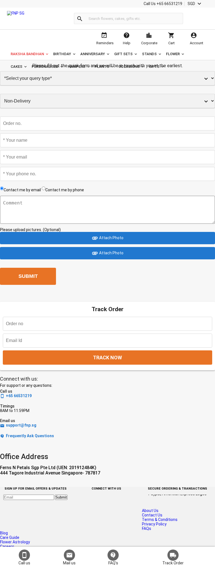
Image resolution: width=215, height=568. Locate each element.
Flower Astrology (15, 542)
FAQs (146, 528)
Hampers (76, 66)
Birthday (62, 54)
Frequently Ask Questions (27, 436)
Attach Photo (107, 238)
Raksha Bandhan (27, 54)
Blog (4, 533)
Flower (173, 54)
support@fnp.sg (18, 425)
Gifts (154, 66)
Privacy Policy (154, 524)
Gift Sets (123, 54)
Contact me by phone (64, 190)
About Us (150, 510)
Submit (61, 497)
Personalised (45, 66)
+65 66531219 (16, 396)
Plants (102, 66)
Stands (149, 54)
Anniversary (92, 54)
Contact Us (152, 515)
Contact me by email (22, 190)
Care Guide (9, 537)
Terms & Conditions (159, 519)
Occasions (129, 66)
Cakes (16, 66)
